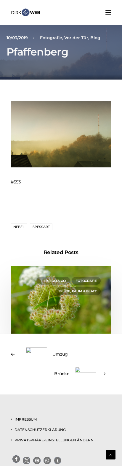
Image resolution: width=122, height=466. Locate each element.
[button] (108, 12)
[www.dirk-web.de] (26, 12)
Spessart (41, 227)
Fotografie (51, 37)
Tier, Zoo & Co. (53, 281)
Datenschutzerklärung (40, 429)
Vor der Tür (76, 37)
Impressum (26, 419)
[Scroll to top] (110, 454)
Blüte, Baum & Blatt (78, 291)
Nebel (19, 227)
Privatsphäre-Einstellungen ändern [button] (54, 440)
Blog (95, 37)
